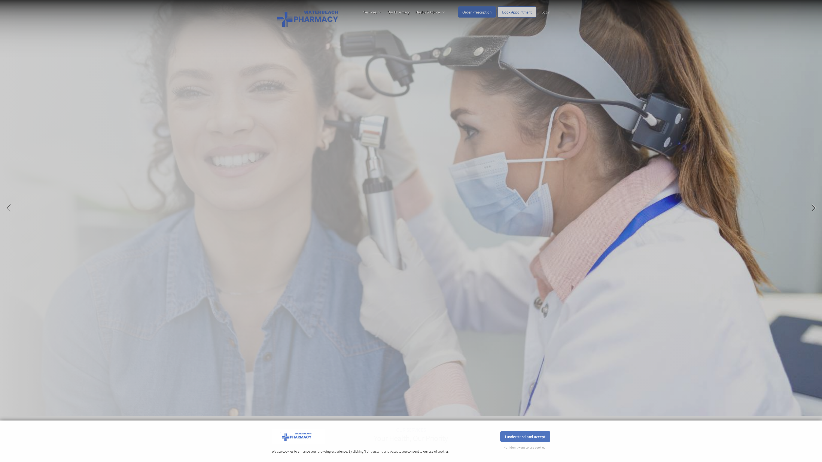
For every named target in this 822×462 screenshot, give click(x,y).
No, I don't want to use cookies (524, 447)
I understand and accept (525, 436)
